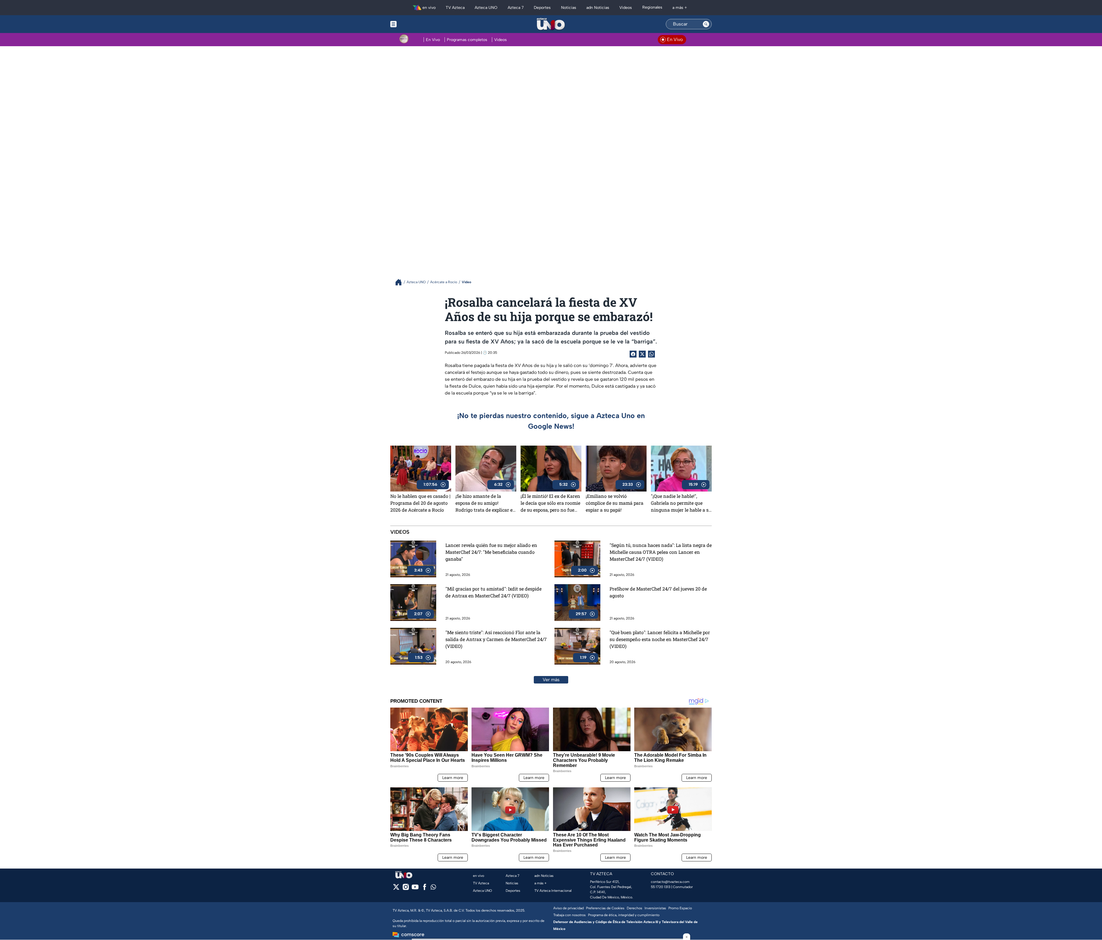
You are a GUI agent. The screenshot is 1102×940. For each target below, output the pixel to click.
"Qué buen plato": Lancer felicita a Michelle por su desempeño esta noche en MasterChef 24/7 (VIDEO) (660, 639)
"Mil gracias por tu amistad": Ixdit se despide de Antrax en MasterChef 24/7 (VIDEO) (493, 592)
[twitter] (396, 889)
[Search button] (706, 24)
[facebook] (424, 889)
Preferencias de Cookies (605, 908)
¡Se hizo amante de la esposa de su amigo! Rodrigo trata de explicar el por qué (484, 503)
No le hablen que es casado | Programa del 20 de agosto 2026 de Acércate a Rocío (420, 503)
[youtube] (415, 889)
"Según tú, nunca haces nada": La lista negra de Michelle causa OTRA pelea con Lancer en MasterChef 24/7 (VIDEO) (661, 552)
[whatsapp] (433, 888)
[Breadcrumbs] (401, 282)
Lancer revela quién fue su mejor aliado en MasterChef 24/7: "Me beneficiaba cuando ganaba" (491, 552)
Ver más (551, 679)
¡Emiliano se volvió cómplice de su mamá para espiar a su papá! (614, 503)
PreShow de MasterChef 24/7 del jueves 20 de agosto (658, 592)
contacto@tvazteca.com (670, 882)
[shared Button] (651, 354)
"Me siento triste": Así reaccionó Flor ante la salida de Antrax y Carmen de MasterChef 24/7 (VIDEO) (496, 639)
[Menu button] (413, 24)
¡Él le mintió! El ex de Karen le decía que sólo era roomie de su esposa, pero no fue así (550, 503)
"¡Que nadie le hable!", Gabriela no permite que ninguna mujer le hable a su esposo (681, 503)
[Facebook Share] (633, 354)
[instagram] (405, 889)
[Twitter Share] (642, 354)
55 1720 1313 (660, 887)
